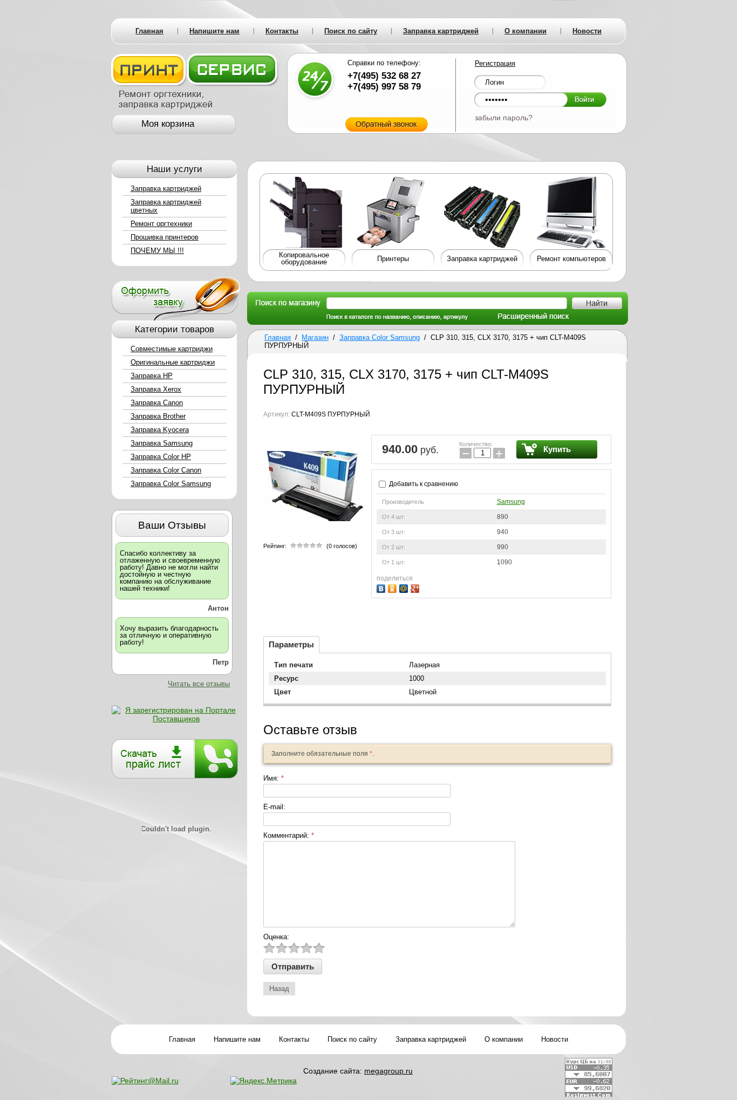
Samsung (511, 501)
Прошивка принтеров (165, 237)
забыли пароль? (504, 117)
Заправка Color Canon (166, 470)
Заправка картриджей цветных (166, 206)
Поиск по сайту (352, 1039)
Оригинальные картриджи (173, 362)
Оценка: (276, 937)
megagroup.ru (388, 1071)
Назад (279, 989)
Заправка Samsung (162, 443)
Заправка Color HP (161, 457)
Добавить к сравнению (422, 484)
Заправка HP (152, 376)
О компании (503, 1039)
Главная (277, 337)
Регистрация (495, 63)
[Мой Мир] (405, 587)
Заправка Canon (157, 403)
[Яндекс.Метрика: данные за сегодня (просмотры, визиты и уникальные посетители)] (263, 1080)
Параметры (291, 644)
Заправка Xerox (156, 389)
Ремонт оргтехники (161, 224)
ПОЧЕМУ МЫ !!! (157, 251)
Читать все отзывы (199, 684)
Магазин (315, 337)
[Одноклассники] (393, 587)
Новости (554, 1039)
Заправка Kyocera (160, 430)
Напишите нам (237, 1039)
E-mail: (274, 807)
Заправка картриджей (166, 189)
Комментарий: (288, 835)
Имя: (273, 778)
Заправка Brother (158, 416)
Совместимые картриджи (172, 349)
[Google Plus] (416, 587)
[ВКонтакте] (382, 587)
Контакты (294, 1039)
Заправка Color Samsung (171, 484)
